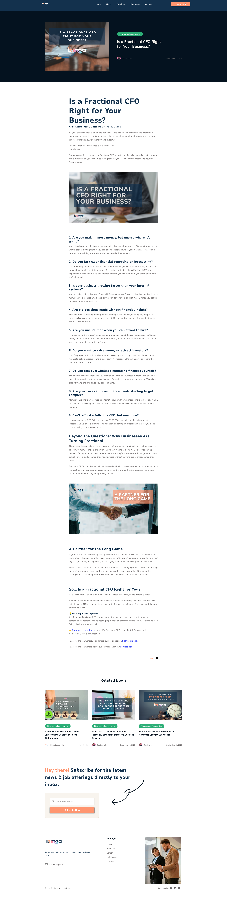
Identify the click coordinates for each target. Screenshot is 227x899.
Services (121, 4)
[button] (109, 4)
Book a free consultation (83, 630)
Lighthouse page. (130, 640)
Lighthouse (135, 4)
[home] (45, 4)
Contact (148, 4)
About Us (111, 848)
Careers (110, 853)
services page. (127, 646)
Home (98, 4)
